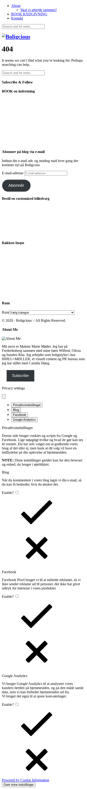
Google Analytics (24, 419)
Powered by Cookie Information (25, 780)
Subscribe (20, 376)
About (15, 6)
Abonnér (16, 185)
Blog (16, 410)
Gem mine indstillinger (19, 784)
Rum (5, 312)
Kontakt (17, 18)
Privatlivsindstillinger (27, 405)
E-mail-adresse (13, 173)
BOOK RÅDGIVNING (29, 14)
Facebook (19, 415)
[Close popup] (4, 396)
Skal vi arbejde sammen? (38, 10)
